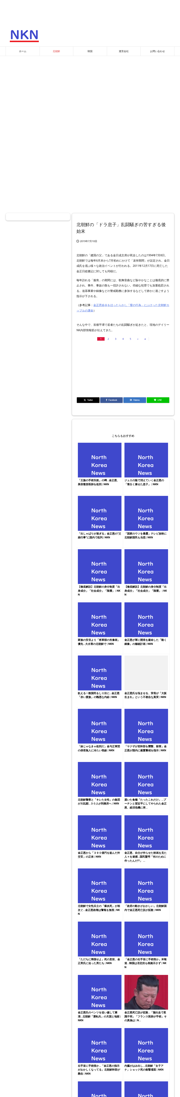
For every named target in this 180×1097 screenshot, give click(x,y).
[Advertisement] (90, 84)
